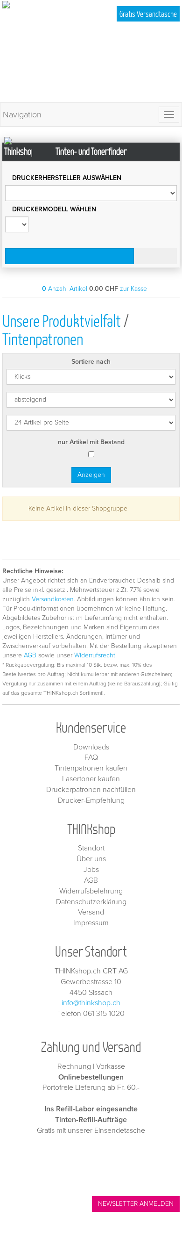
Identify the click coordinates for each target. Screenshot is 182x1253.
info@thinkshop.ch (91, 1003)
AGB (30, 655)
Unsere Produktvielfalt (61, 320)
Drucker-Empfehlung (91, 800)
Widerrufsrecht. (95, 655)
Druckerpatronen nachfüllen (91, 789)
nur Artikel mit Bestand (91, 442)
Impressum (91, 923)
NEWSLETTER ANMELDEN (136, 1204)
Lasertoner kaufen (91, 779)
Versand (91, 912)
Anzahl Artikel (64, 289)
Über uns (91, 859)
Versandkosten (53, 599)
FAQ (91, 757)
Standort (91, 848)
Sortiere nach (91, 362)
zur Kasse (133, 289)
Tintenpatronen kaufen (91, 768)
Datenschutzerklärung (91, 902)
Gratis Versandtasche (148, 14)
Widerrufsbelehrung (91, 891)
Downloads (91, 747)
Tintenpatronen (42, 338)
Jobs (91, 869)
